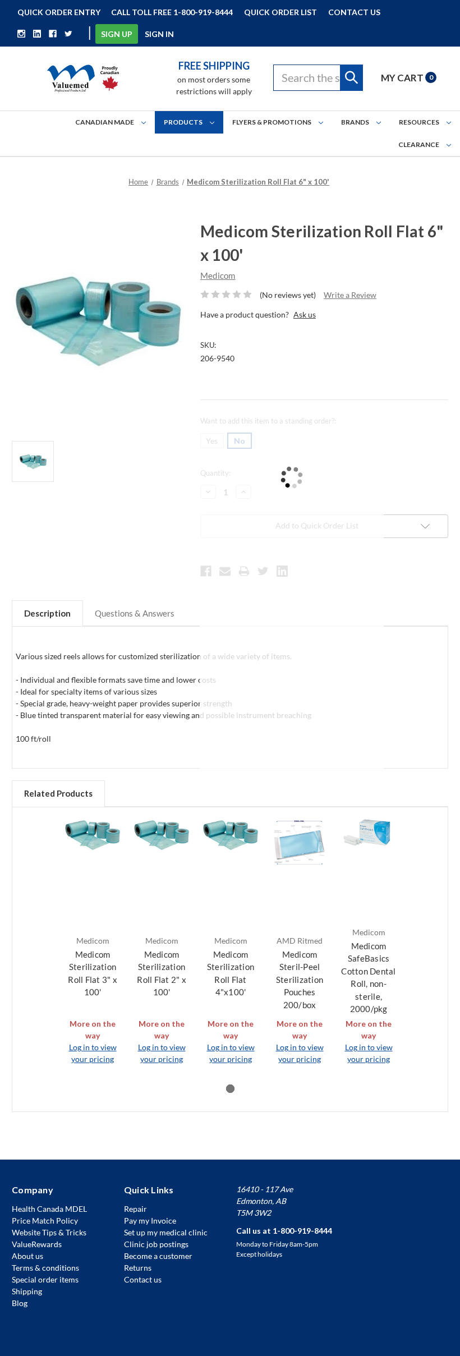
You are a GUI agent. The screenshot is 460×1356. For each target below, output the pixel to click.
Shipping (27, 1291)
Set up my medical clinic (166, 1232)
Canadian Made (105, 122)
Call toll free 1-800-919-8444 (172, 12)
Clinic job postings (156, 1244)
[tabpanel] (92, 942)
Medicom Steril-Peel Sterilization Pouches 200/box (299, 979)
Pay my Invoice (150, 1220)
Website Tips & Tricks (49, 1232)
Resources (419, 122)
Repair (135, 1208)
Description (47, 613)
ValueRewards (37, 1244)
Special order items (45, 1279)
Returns (137, 1267)
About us (27, 1256)
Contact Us (354, 12)
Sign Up (116, 34)
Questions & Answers (134, 613)
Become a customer (158, 1256)
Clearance (419, 144)
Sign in (159, 34)
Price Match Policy (45, 1220)
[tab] (230, 1088)
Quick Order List (280, 12)
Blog (19, 1303)
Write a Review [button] (350, 295)
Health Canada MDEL (49, 1208)
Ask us (304, 314)
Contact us (143, 1279)
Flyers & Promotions (272, 122)
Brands (355, 122)
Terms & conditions (45, 1267)
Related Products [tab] (58, 793)
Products (184, 122)
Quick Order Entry (58, 12)
